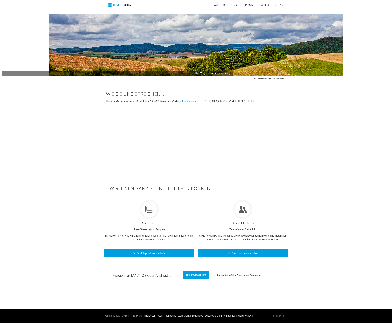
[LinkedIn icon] (280, 315)
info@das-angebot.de (191, 101)
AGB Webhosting (167, 315)
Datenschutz (212, 315)
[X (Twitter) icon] (277, 315)
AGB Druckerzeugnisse (190, 315)
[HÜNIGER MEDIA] (119, 5)
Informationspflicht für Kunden (237, 315)
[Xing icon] (283, 315)
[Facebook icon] (274, 315)
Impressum (150, 315)
